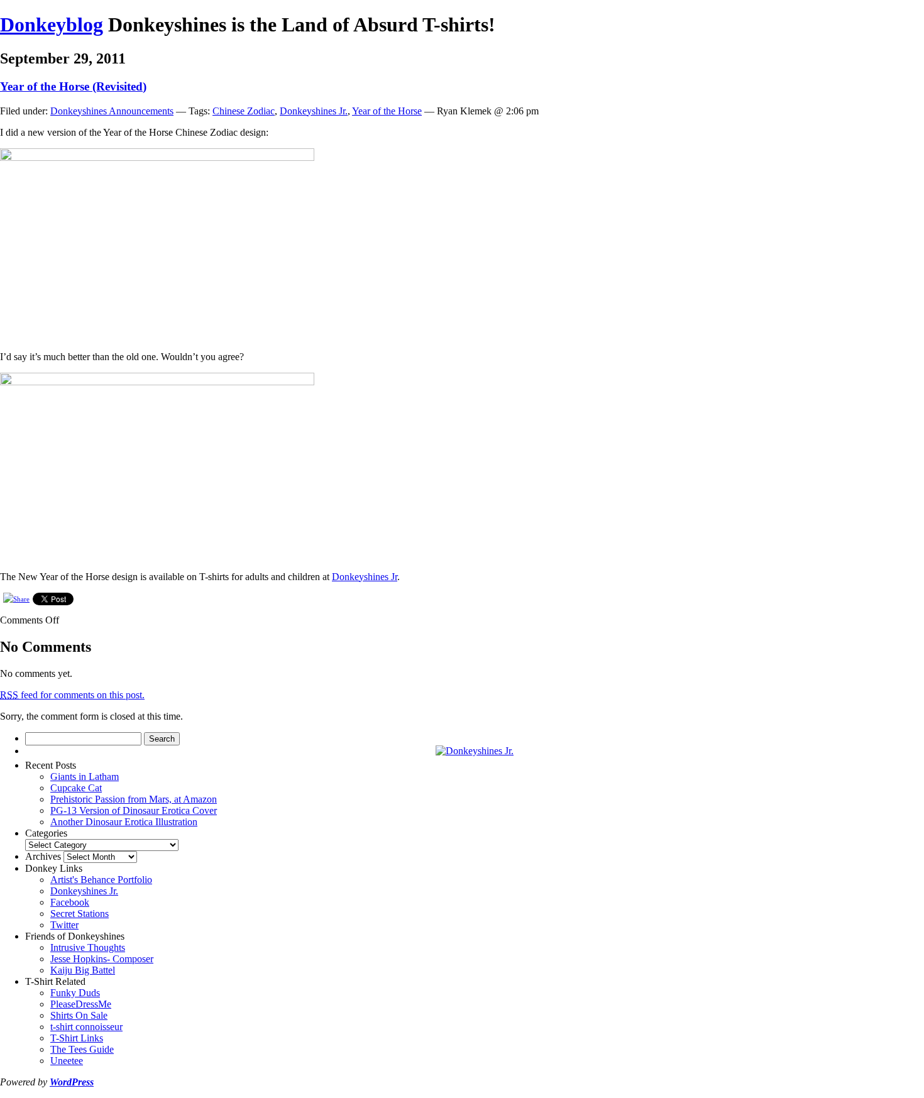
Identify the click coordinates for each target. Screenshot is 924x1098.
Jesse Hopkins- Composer (101, 958)
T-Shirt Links (76, 1038)
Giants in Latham (84, 776)
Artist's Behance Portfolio (101, 879)
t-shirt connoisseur (86, 1026)
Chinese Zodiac (243, 111)
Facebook (69, 902)
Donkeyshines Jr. (314, 111)
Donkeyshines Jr (364, 576)
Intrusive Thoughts (87, 947)
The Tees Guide (82, 1049)
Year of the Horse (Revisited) (73, 86)
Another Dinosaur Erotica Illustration (123, 821)
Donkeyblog (51, 24)
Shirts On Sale (78, 1015)
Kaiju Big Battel (82, 970)
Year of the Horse (387, 111)
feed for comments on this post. (72, 694)
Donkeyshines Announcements (111, 111)
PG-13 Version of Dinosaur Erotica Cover (133, 810)
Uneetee (66, 1060)
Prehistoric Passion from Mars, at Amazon (133, 799)
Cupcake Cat (76, 787)
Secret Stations (79, 913)
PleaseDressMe (80, 1004)
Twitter (64, 925)
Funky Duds (75, 992)
